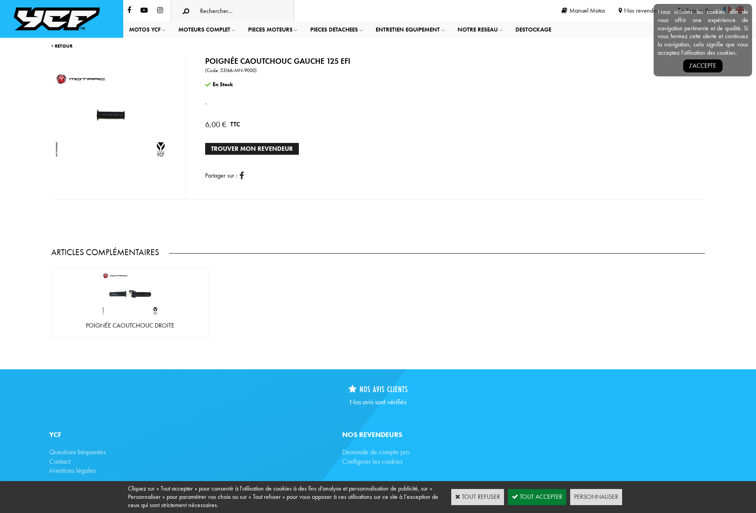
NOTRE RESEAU (478, 29)
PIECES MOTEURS (270, 29)
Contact (59, 461)
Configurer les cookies (372, 461)
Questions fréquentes (77, 451)
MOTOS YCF (145, 29)
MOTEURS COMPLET (204, 29)
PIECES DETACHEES (334, 29)
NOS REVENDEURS (372, 434)
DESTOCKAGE (533, 29)
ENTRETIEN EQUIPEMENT (408, 29)
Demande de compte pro (376, 451)
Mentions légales (72, 470)
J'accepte (702, 65)
